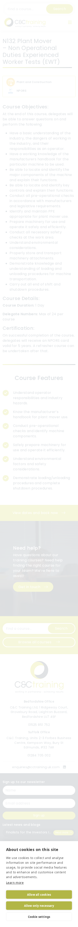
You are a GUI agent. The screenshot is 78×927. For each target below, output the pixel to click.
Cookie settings (39, 917)
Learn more (15, 883)
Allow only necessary (39, 906)
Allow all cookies (39, 895)
